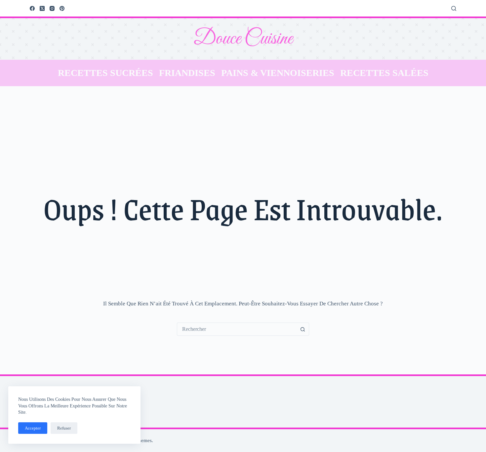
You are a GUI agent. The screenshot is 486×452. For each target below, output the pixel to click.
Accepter (33, 428)
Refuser (64, 428)
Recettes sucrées (105, 73)
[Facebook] (32, 8)
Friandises (187, 73)
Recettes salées (384, 73)
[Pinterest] (62, 8)
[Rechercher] (453, 8)
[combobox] (236, 329)
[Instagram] (52, 8)
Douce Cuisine (243, 39)
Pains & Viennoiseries (277, 73)
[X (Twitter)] (42, 8)
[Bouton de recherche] (302, 329)
